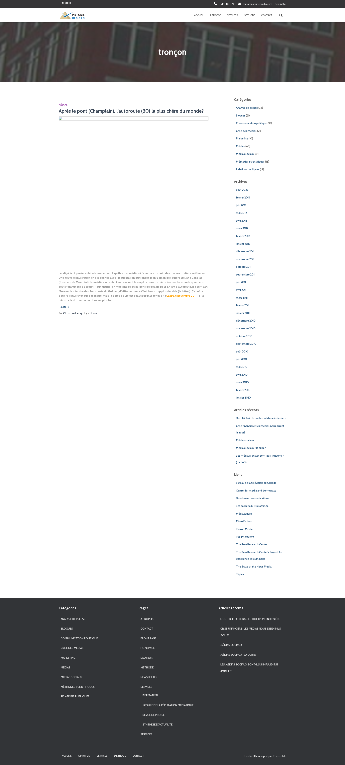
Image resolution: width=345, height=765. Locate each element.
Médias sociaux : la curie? (251, 448)
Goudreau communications (252, 498)
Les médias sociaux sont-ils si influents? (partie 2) (249, 668)
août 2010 (242, 351)
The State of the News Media (254, 566)
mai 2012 (241, 213)
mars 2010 (242, 382)
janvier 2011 (243, 313)
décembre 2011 (245, 251)
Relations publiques (247, 169)
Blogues (240, 115)
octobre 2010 (244, 336)
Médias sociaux (245, 154)
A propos (215, 15)
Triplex (240, 574)
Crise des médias (246, 131)
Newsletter (280, 3)
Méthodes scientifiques (250, 161)
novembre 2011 (245, 259)
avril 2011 (241, 290)
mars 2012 (242, 228)
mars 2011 (242, 297)
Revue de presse (154, 715)
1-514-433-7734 (227, 3)
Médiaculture (244, 513)
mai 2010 (241, 367)
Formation (150, 695)
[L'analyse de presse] (72, 15)
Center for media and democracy (256, 490)
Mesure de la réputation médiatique (168, 705)
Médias (63, 104)
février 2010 (243, 390)
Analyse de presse (247, 108)
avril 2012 (241, 220)
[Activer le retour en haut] (337, 757)
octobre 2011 (243, 266)
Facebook (66, 2)
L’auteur (147, 657)
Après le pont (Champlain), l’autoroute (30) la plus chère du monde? (131, 111)
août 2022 (242, 189)
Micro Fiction (244, 521)
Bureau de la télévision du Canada (256, 483)
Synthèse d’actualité (157, 724)
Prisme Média (244, 529)
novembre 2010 (246, 328)
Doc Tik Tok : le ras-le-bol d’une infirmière (261, 418)
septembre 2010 (246, 343)
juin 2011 (241, 282)
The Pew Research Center (252, 544)
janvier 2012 (243, 244)
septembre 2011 (245, 274)
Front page (148, 638)
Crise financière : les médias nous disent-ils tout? (250, 632)
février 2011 (242, 305)
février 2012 (243, 236)
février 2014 (243, 197)
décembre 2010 (246, 320)
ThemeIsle (279, 756)
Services (232, 15)
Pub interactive (245, 537)
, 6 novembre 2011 (181, 295)
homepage (148, 648)
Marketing (242, 138)
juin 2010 (241, 359)
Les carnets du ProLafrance (252, 506)
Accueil (199, 15)
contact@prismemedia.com (257, 3)
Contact (266, 15)
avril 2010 (242, 374)
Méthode (249, 15)
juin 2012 (241, 205)
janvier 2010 (243, 397)
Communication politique (251, 123)
